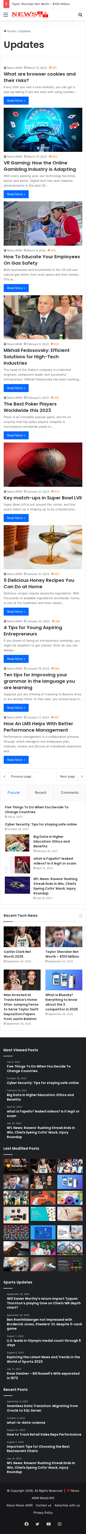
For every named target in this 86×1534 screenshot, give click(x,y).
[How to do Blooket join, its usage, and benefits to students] (43, 1214)
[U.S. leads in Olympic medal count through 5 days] (70, 1248)
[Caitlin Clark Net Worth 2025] (22, 936)
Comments (70, 792)
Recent (40, 792)
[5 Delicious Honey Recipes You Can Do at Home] (43, 547)
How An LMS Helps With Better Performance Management (38, 726)
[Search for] (80, 16)
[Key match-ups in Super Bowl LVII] (43, 465)
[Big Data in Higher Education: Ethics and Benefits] (17, 842)
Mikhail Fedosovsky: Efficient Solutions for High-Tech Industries (37, 356)
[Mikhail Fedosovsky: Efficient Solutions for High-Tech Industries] (43, 317)
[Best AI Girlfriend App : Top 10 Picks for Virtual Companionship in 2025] (16, 1166)
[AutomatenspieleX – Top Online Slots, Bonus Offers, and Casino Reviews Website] (70, 1264)
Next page (67, 776)
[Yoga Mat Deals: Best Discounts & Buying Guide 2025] (70, 1198)
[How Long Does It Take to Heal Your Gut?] (70, 1214)
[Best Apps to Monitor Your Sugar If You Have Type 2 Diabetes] (43, 1264)
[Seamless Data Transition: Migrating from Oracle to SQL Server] (43, 1232)
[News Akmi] (29, 14)
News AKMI (14, 67)
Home (11, 31)
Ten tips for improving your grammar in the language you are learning (39, 681)
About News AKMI (19, 1505)
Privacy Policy (43, 1512)
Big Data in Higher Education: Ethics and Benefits (51, 841)
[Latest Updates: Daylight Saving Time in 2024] (16, 1264)
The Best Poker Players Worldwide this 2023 (30, 407)
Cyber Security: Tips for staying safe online (41, 824)
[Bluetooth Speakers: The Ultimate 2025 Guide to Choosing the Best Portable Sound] (16, 1215)
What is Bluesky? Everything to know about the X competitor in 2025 (61, 1002)
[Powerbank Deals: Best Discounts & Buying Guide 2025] (43, 1198)
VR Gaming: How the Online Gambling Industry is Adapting (40, 166)
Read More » (16, 100)
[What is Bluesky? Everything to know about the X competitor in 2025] (63, 980)
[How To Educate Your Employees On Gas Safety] (43, 223)
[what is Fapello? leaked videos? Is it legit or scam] (17, 864)
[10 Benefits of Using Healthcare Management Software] (70, 1232)
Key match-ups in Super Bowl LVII (43, 498)
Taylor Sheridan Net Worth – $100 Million (41, 4)
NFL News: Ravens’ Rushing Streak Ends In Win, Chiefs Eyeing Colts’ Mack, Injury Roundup (55, 886)
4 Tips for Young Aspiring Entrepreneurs (33, 630)
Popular (14, 792)
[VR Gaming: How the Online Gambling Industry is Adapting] (43, 130)
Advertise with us (67, 1505)
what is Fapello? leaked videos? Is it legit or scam (54, 861)
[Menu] (5, 16)
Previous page (21, 776)
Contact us (43, 1505)
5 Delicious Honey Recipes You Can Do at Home (39, 583)
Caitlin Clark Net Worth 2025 (17, 954)
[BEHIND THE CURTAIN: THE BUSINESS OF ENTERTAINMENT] (43, 1248)
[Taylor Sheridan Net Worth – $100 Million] (63, 936)
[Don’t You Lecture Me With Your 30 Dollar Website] (16, 1232)
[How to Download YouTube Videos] (16, 1248)
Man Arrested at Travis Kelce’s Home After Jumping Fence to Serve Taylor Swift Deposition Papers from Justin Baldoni (21, 1007)
